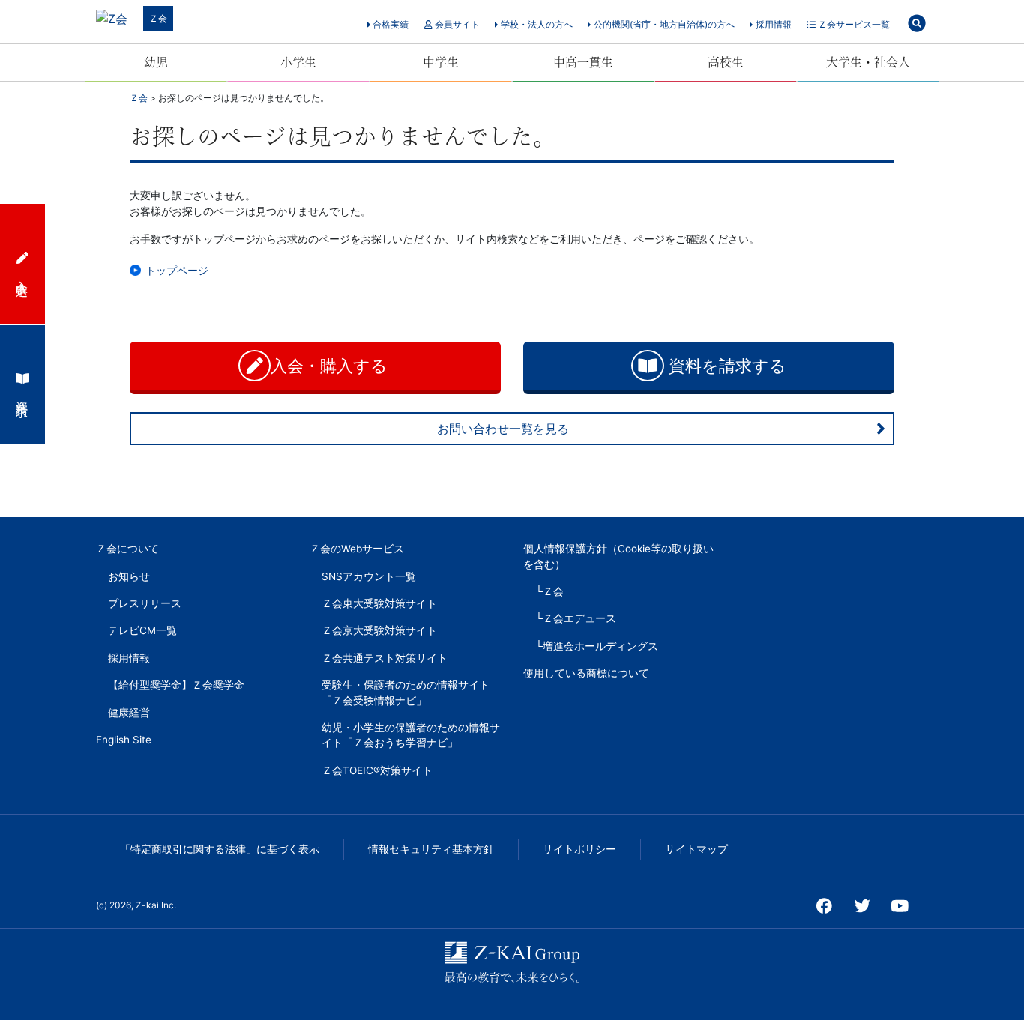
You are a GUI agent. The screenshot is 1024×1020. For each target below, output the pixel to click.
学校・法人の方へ (536, 24)
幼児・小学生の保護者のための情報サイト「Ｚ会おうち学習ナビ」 (411, 735)
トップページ (176, 270)
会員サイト (456, 24)
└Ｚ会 (549, 591)
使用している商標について (586, 673)
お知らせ (129, 576)
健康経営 (129, 713)
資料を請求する (725, 365)
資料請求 (22, 395)
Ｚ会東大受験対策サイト (379, 603)
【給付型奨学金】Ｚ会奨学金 (176, 685)
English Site (123, 740)
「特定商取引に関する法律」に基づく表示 (219, 849)
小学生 (298, 62)
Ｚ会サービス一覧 (853, 24)
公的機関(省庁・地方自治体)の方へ (663, 24)
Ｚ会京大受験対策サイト (379, 630)
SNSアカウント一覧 (369, 576)
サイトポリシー (579, 849)
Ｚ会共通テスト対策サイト (385, 658)
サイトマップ (696, 849)
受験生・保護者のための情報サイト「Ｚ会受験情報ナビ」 (406, 692)
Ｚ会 (158, 18)
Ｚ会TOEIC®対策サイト (377, 770)
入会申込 (22, 274)
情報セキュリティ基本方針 (431, 849)
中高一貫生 (583, 62)
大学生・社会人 (868, 62)
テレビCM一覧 (142, 630)
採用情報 (772, 24)
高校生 (726, 62)
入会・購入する (331, 365)
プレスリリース (144, 603)
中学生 (441, 62)
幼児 (156, 62)
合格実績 (389, 24)
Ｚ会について (127, 549)
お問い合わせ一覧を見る (503, 428)
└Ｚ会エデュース (575, 618)
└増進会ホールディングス (596, 646)
